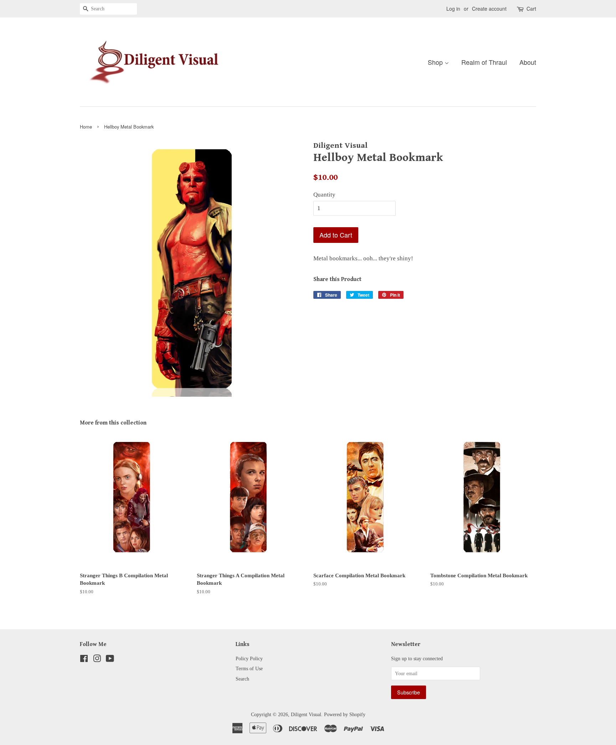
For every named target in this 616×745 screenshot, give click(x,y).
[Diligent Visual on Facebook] (84, 660)
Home (86, 126)
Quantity (324, 194)
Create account (489, 8)
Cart (531, 8)
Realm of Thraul (484, 62)
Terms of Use (249, 668)
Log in (453, 8)
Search (242, 679)
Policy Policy (249, 658)
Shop (436, 62)
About (527, 62)
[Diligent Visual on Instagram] (97, 660)
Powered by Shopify (344, 714)
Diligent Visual (306, 714)
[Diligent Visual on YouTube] (110, 660)
